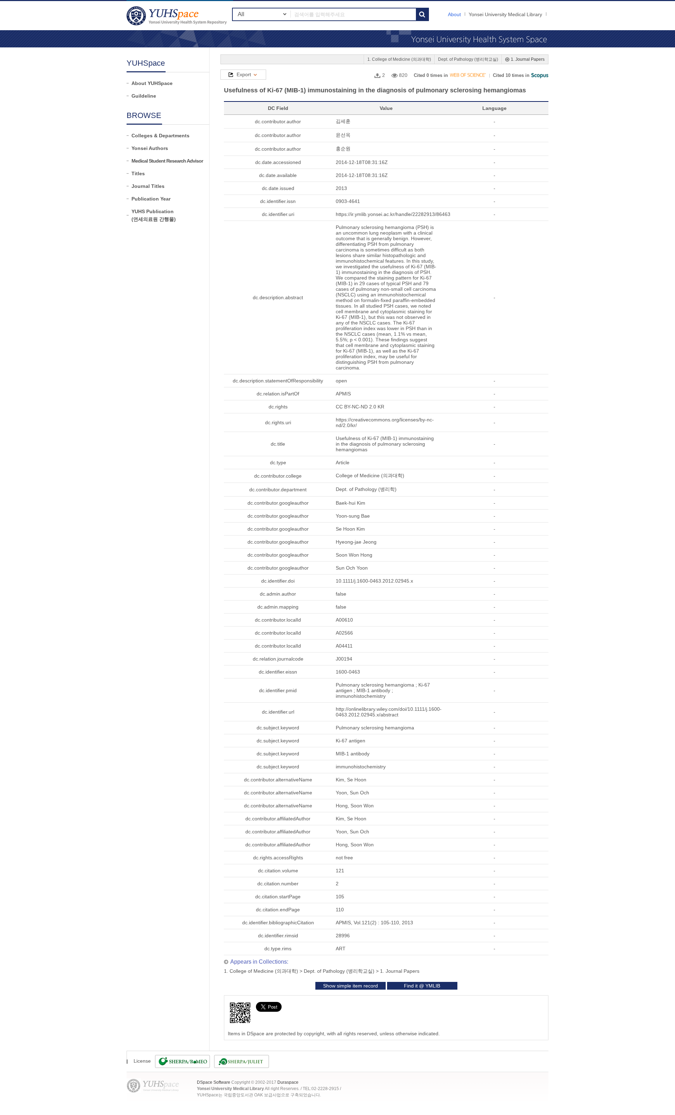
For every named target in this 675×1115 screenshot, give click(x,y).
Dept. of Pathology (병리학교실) (468, 59)
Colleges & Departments (160, 135)
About (454, 14)
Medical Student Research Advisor (167, 161)
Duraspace (287, 1082)
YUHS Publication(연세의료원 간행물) (153, 215)
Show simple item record (350, 986)
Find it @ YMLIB (422, 986)
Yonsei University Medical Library (505, 14)
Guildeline (143, 96)
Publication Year (151, 199)
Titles (138, 173)
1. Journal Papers (528, 59)
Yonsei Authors (149, 148)
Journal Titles (148, 186)
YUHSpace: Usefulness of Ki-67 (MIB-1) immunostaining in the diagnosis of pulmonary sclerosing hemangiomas (178, 16)
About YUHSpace (152, 83)
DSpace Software (213, 1082)
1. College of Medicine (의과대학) (399, 59)
